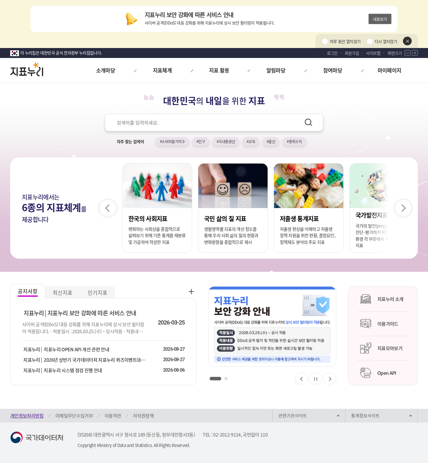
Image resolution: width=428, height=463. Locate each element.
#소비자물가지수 (172, 141)
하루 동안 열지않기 (345, 41)
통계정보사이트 (365, 415)
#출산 (271, 141)
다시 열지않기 (386, 41)
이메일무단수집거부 (74, 415)
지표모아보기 (389, 348)
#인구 (201, 141)
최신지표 (62, 293)
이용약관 (113, 415)
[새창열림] (272, 326)
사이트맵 (373, 53)
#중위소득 (294, 141)
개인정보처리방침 (27, 415)
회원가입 (352, 53)
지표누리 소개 (390, 298)
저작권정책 (143, 415)
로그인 (332, 53)
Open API (386, 372)
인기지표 (97, 293)
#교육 (251, 141)
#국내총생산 (226, 141)
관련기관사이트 (292, 415)
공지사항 (28, 291)
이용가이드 (387, 323)
